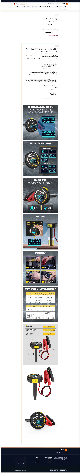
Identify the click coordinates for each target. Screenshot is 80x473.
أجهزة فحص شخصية (49, 461)
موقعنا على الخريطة (36, 460)
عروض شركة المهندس (58, 6)
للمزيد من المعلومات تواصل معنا (53, 35)
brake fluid (56, 29)
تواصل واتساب (22, 460)
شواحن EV (39, 6)
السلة (38, 461)
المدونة (65, 9)
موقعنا (17, 3)
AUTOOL (29, 49)
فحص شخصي (23, 6)
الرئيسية (65, 6)
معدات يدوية (17, 6)
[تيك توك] (62, 452)
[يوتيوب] (59, 452)
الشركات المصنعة (49, 6)
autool (42, 28)
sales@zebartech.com (21, 462)
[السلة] (14, 4)
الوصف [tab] (57, 46)
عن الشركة (60, 9)
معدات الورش (52, 27)
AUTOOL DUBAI (49, 29)
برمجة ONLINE (34, 6)
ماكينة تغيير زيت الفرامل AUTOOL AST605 (48, 98)
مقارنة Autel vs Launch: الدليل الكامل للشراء (59, 0)
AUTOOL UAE (53, 29)
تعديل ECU (44, 6)
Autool (54, 14)
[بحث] (58, 4)
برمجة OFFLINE (28, 6)
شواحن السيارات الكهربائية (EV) (48, 457)
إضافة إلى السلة (47, 32)
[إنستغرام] (64, 452)
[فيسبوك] (57, 452)
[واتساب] (66, 452)
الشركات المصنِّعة (37, 462)
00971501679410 (22, 3)
